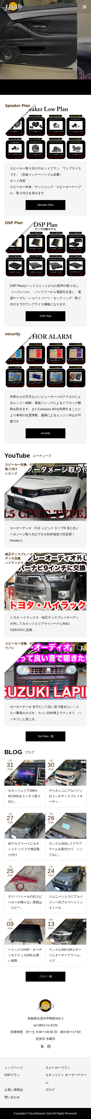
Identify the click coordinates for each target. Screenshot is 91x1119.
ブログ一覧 (45, 976)
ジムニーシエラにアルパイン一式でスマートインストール (66, 902)
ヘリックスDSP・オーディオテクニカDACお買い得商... (25, 955)
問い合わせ (12, 1097)
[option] (45, 39)
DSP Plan (45, 316)
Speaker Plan (45, 204)
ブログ (50, 1089)
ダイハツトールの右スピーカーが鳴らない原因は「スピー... (25, 902)
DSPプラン (12, 1075)
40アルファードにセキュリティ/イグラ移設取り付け (24, 849)
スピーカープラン (58, 1067)
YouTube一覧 (46, 736)
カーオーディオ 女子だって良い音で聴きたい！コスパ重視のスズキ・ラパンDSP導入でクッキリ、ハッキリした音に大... (45, 713)
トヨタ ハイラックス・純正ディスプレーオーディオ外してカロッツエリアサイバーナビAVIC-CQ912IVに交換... (44, 624)
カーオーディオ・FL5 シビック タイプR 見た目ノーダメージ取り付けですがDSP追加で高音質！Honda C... (44, 534)
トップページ (13, 1067)
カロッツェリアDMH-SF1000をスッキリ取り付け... (24, 796)
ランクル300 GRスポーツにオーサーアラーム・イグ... (66, 955)
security (45, 433)
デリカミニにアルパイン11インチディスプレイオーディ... (66, 796)
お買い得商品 (13, 1089)
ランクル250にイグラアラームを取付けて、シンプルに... (66, 849)
